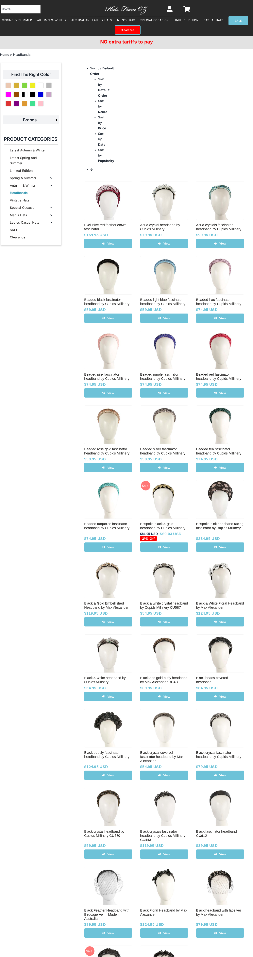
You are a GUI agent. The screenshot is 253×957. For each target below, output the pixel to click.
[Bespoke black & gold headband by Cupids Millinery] (164, 483)
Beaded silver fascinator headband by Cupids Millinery (162, 451)
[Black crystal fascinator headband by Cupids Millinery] (220, 712)
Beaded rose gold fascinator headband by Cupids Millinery (106, 451)
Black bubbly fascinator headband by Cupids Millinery (106, 755)
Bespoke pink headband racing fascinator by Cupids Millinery (219, 526)
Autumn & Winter (23, 185)
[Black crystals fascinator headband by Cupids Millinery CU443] (164, 791)
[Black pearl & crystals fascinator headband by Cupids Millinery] (164, 948)
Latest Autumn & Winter (28, 150)
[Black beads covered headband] (220, 637)
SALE (14, 230)
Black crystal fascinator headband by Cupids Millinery (218, 755)
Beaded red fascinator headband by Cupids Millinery (218, 376)
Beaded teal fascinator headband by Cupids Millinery (218, 451)
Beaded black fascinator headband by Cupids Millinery (106, 302)
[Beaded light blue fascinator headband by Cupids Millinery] (164, 259)
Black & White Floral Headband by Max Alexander (220, 605)
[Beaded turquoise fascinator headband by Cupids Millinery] (108, 483)
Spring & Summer (23, 178)
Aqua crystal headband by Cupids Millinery (160, 227)
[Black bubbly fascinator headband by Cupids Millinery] (108, 712)
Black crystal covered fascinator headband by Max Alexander (161, 757)
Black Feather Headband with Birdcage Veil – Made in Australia (106, 914)
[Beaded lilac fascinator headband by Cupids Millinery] (220, 259)
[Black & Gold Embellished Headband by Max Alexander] (108, 562)
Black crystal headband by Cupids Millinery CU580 (104, 833)
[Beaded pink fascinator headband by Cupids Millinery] (108, 333)
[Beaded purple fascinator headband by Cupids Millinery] (164, 333)
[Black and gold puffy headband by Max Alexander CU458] (164, 637)
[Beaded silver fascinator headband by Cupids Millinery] (164, 408)
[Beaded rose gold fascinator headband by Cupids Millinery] (108, 408)
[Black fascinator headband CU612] (220, 791)
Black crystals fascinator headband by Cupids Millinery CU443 (162, 835)
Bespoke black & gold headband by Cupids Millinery (162, 526)
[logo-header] (126, 5)
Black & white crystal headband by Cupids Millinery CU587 (164, 605)
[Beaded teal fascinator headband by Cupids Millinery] (220, 408)
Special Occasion (23, 208)
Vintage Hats (19, 200)
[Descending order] (91, 169)
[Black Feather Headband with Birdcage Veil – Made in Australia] (108, 869)
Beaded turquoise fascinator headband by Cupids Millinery (106, 526)
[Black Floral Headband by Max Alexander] (164, 869)
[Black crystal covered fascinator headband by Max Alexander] (164, 712)
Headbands (19, 193)
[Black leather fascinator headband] (108, 948)
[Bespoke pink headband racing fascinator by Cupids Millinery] (220, 483)
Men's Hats (18, 215)
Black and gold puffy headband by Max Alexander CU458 (163, 680)
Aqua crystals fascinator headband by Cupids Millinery (218, 227)
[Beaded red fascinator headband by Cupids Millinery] (220, 333)
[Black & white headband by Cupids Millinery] (108, 637)
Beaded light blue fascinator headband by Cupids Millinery (162, 302)
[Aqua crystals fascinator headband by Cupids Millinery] (220, 184)
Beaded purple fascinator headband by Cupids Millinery (162, 376)
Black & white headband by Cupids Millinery (105, 680)
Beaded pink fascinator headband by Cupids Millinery (106, 376)
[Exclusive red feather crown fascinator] (108, 184)
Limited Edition (21, 171)
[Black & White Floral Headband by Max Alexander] (220, 562)
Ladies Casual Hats (24, 222)
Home (4, 55)
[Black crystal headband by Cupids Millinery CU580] (108, 791)
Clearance (17, 237)
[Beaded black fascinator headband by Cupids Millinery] (108, 259)
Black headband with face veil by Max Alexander (218, 912)
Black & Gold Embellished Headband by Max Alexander (106, 605)
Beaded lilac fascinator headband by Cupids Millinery (218, 302)
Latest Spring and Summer (23, 160)
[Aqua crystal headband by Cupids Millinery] (164, 184)
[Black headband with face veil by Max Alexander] (220, 869)
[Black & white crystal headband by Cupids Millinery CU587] (164, 562)
